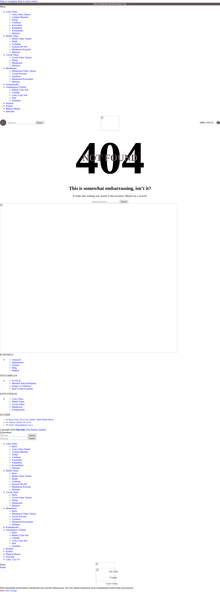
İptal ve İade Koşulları (22, 388)
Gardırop (16, 22)
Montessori (17, 63)
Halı (14, 98)
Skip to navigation (9, 1)
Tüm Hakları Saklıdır (36, 429)
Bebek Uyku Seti (20, 90)
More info (5, 590)
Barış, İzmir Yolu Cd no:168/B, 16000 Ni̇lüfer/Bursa (31, 420)
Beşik (14, 41)
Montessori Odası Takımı (24, 71)
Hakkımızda (17, 362)
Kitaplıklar (17, 28)
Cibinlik (16, 92)
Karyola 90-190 (19, 46)
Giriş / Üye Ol (12, 559)
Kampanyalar (18, 409)
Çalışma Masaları (20, 17)
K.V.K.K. (16, 380)
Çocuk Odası (18, 404)
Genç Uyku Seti (19, 95)
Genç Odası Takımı (21, 14)
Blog (14, 368)
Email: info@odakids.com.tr (21, 425)
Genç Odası (17, 399)
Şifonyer (16, 33)
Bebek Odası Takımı (21, 38)
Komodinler (17, 30)
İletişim (15, 370)
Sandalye (16, 100)
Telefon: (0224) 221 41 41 (20, 422)
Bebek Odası (18, 401)
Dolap (15, 20)
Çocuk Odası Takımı (22, 57)
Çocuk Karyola (19, 73)
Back (14, 446)
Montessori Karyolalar (22, 79)
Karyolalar (17, 25)
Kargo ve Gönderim (21, 386)
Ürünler (15, 365)
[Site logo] (110, 130)
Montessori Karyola (21, 49)
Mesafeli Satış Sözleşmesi (24, 383)
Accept (13, 590)
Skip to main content (27, 1)
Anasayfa (16, 359)
